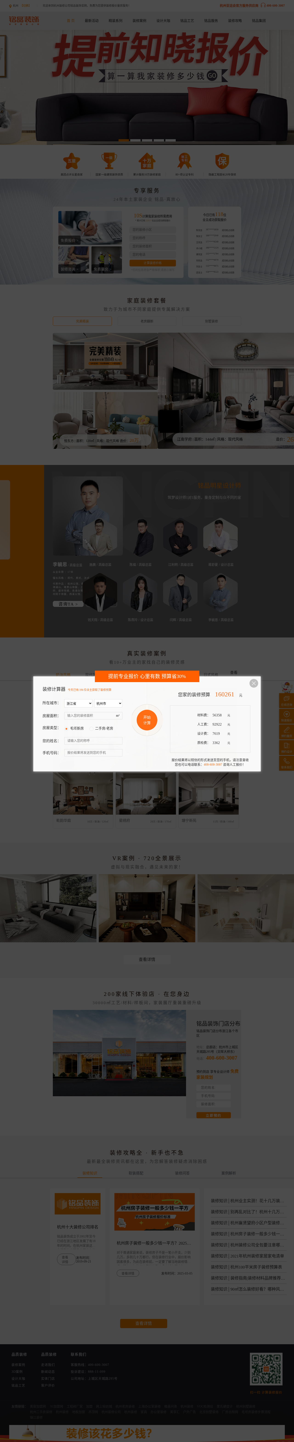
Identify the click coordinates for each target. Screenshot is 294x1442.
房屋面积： (51, 716)
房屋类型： (51, 728)
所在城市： (51, 703)
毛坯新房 (77, 728)
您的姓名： (51, 741)
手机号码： (51, 753)
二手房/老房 (104, 728)
